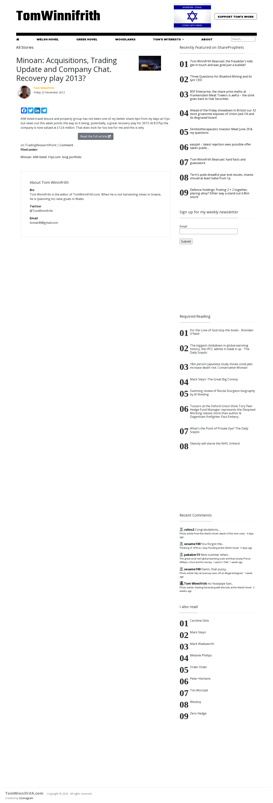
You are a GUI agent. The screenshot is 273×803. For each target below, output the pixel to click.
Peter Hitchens (200, 679)
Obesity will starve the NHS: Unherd (215, 443)
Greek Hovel (87, 39)
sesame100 (192, 544)
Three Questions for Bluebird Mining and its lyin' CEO (221, 78)
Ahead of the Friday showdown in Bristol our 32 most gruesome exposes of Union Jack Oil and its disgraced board (223, 113)
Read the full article (94, 136)
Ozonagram (26, 798)
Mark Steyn (198, 632)
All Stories (25, 47)
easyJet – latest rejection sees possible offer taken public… (220, 146)
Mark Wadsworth (202, 644)
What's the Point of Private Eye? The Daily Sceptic (219, 430)
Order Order (198, 667)
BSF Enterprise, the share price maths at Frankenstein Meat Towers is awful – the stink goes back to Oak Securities (222, 95)
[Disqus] (96, 287)
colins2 (189, 530)
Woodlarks (125, 39)
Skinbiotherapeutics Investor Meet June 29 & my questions (221, 131)
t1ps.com (54, 157)
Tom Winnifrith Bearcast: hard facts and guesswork (218, 161)
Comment (66, 145)
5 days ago (246, 547)
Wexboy (195, 702)
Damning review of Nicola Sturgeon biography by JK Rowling (222, 392)
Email (183, 226)
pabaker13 (192, 555)
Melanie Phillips (201, 655)
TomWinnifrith (54, 16)
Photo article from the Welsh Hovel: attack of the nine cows (212, 533)
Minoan (26, 157)
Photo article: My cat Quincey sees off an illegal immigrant (211, 573)
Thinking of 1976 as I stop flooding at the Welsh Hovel (209, 547)
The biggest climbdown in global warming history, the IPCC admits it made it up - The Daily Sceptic (219, 349)
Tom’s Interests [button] (167, 39)
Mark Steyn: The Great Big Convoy (214, 379)
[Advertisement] (218, 279)
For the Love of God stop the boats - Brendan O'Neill (221, 332)
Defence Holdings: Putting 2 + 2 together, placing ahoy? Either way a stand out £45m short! (219, 193)
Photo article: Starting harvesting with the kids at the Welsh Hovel (215, 587)
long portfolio (72, 157)
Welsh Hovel (48, 39)
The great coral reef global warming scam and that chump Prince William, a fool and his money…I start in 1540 (215, 560)
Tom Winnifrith (195, 583)
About (206, 39)
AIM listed (40, 157)
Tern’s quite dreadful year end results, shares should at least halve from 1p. (221, 176)
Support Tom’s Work (236, 16)
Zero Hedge (198, 713)
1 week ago (236, 562)
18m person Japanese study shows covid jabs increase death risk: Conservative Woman (221, 366)
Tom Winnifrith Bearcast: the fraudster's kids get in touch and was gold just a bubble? (221, 63)
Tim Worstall (199, 690)
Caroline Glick (199, 620)
